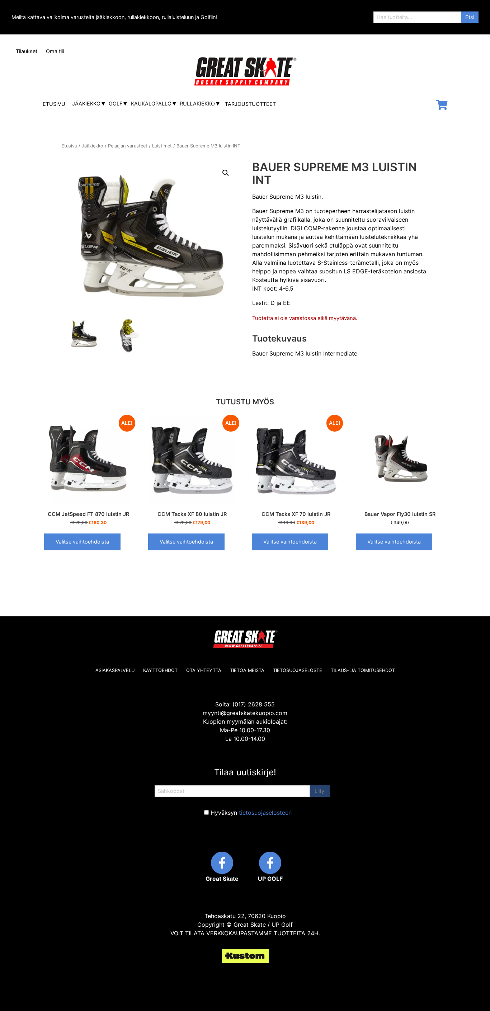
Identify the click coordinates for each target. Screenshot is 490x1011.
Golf (115, 103)
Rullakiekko (197, 103)
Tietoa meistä (247, 670)
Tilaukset (26, 51)
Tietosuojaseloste (297, 670)
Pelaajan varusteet (127, 146)
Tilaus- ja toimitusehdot (363, 670)
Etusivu (54, 104)
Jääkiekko (86, 103)
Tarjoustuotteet (250, 104)
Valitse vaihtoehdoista (82, 542)
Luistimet (162, 146)
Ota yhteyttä (203, 670)
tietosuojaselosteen (265, 812)
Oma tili (55, 51)
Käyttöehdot (160, 670)
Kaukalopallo (151, 103)
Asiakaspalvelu (115, 670)
